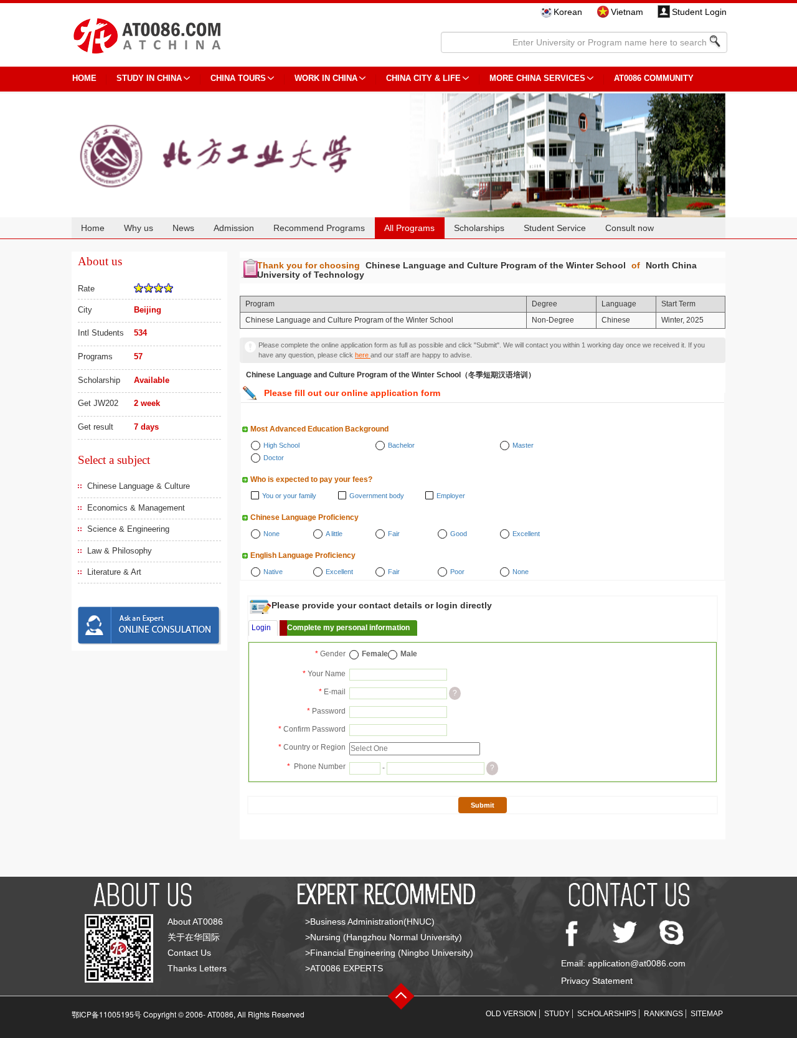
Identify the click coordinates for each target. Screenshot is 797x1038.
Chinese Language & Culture (138, 486)
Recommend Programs (319, 228)
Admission (234, 228)
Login (261, 627)
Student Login (699, 12)
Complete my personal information (348, 627)
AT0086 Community (654, 78)
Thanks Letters (197, 968)
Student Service (555, 228)
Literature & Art (114, 572)
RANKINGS (663, 1013)
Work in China (326, 78)
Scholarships (479, 228)
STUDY (557, 1013)
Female (375, 653)
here (362, 355)
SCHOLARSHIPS (606, 1013)
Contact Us (189, 953)
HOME (84, 78)
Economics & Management (136, 507)
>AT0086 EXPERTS (344, 968)
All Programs (409, 228)
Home (93, 228)
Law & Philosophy (119, 550)
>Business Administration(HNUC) (370, 922)
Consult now (629, 228)
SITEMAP (707, 1013)
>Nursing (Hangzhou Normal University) (383, 937)
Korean (568, 12)
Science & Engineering (128, 529)
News (183, 228)
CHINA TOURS (238, 78)
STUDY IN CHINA (149, 78)
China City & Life (423, 78)
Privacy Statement (597, 981)
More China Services (537, 78)
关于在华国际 (193, 937)
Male (408, 653)
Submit (482, 805)
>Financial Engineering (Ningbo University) (389, 953)
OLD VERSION (511, 1013)
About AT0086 (195, 922)
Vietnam (627, 12)
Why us (138, 228)
